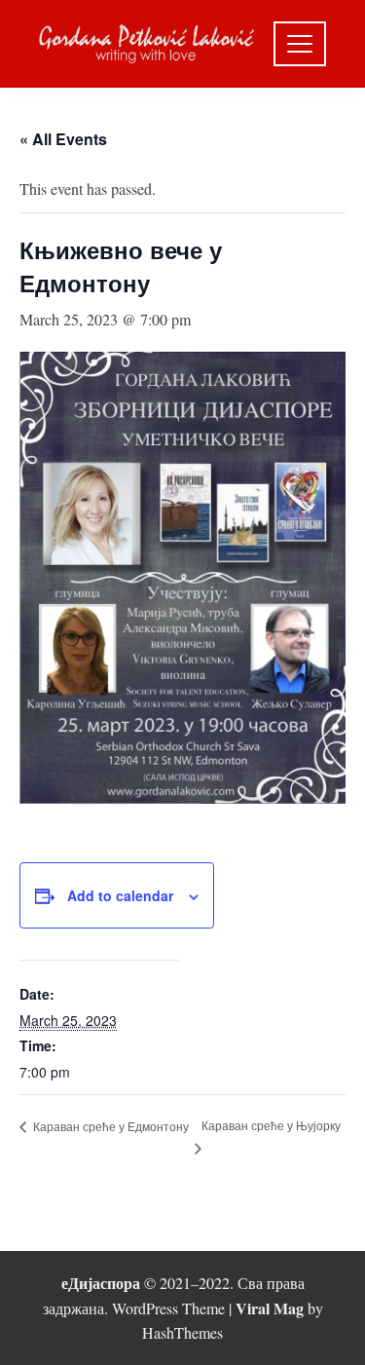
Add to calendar (120, 895)
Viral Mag (270, 1308)
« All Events (63, 139)
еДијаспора (100, 1282)
